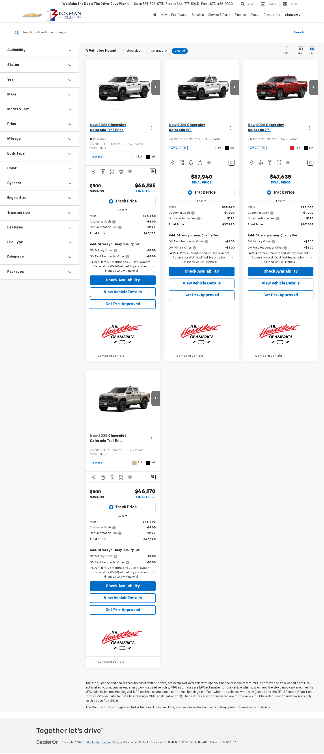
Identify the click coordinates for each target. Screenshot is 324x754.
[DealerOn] (47, 742)
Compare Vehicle (110, 355)
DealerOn (93, 742)
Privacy (117, 742)
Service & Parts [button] (219, 15)
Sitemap (106, 742)
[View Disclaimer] (130, 171)
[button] (155, 87)
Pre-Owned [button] (179, 15)
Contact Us (272, 15)
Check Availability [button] (123, 280)
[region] (123, 243)
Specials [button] (198, 15)
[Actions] (152, 128)
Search (298, 32)
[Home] (154, 15)
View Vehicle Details (123, 292)
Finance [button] (240, 15)
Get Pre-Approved (123, 304)
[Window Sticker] (153, 171)
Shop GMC (293, 15)
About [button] (254, 15)
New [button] (164, 15)
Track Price (126, 201)
